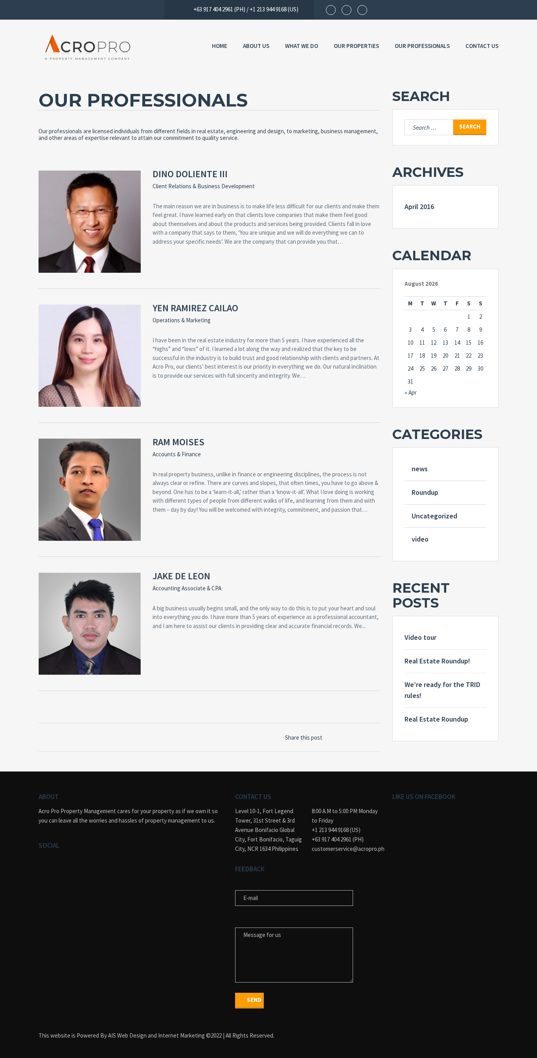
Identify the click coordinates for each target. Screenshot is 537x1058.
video (420, 539)
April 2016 (419, 206)
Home (219, 46)
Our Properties (356, 46)
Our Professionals (422, 46)
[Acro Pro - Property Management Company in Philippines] (88, 47)
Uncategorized (434, 515)
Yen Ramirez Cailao (195, 308)
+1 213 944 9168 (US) (336, 830)
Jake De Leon (181, 576)
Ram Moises (178, 442)
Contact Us (481, 46)
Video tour (420, 637)
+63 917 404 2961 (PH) (338, 839)
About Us (256, 46)
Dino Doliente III (190, 174)
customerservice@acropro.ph (346, 848)
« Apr (411, 392)
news (420, 468)
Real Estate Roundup (436, 719)
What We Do (301, 46)
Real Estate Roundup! (437, 660)
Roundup (425, 492)
